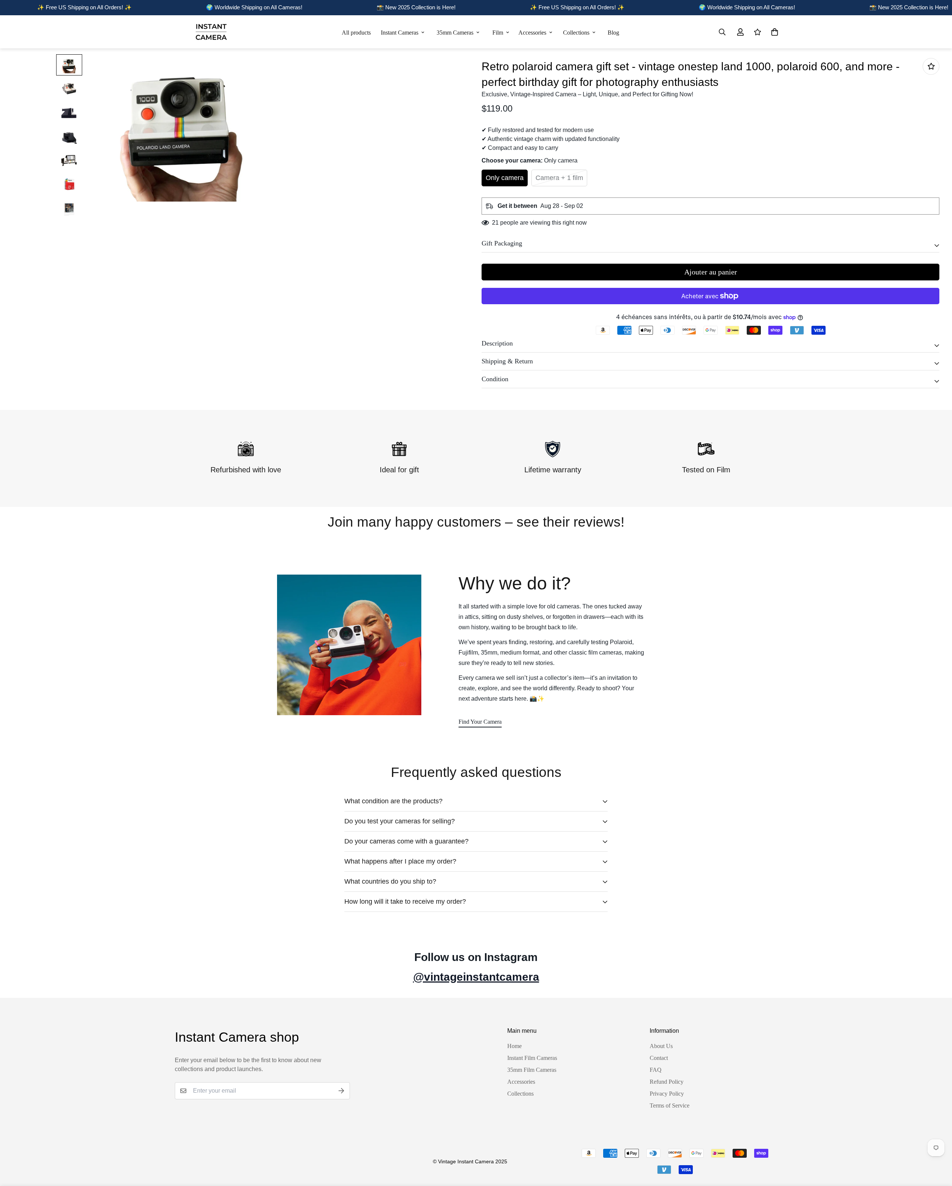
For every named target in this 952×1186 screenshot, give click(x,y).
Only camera (505, 177)
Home (514, 1046)
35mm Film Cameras (531, 1070)
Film (497, 32)
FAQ (656, 1070)
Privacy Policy (667, 1093)
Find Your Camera (480, 722)
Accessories (532, 32)
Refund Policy (667, 1082)
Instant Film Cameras (532, 1058)
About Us (661, 1046)
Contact (659, 1058)
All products (356, 32)
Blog (613, 32)
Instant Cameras (399, 32)
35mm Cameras (455, 32)
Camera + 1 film (559, 177)
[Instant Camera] (211, 31)
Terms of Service (669, 1105)
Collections (576, 32)
